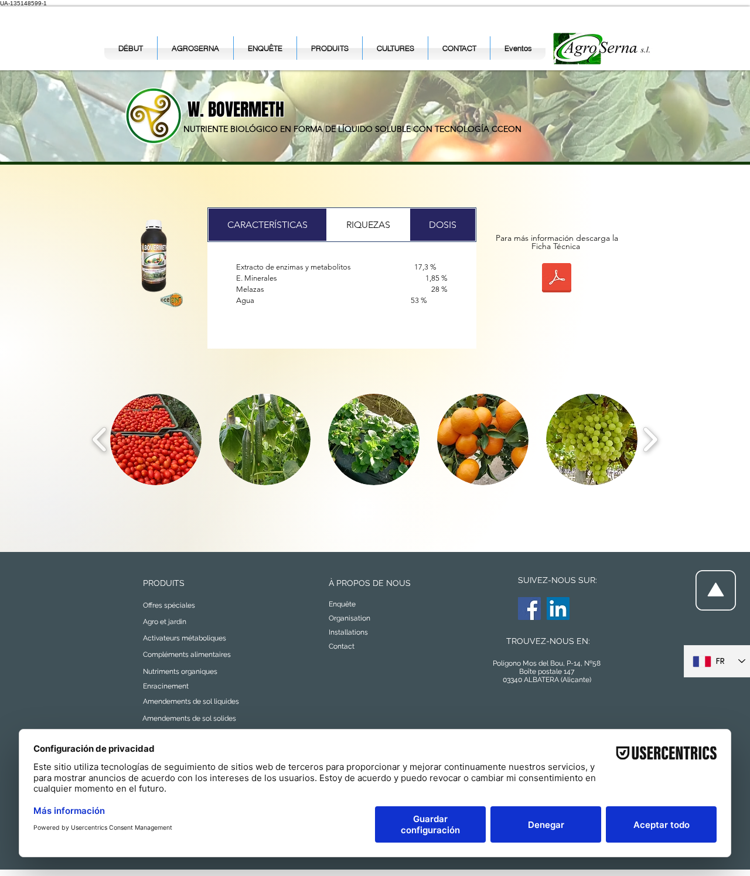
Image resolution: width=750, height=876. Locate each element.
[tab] (267, 224)
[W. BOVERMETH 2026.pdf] (556, 279)
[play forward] (650, 439)
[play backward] (100, 439)
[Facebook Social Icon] (529, 608)
